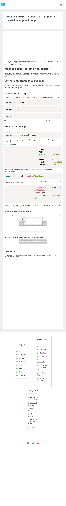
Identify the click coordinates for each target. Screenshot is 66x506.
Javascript (22, 354)
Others (21, 372)
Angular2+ (22, 365)
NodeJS (21, 358)
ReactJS (21, 368)
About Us (43, 353)
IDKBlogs (34, 399)
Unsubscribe (41, 362)
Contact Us (43, 356)
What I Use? (22, 375)
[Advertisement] (33, 43)
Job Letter (43, 349)
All (19, 351)
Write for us (33, 427)
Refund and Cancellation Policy (32, 421)
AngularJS (22, 361)
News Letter (43, 346)
